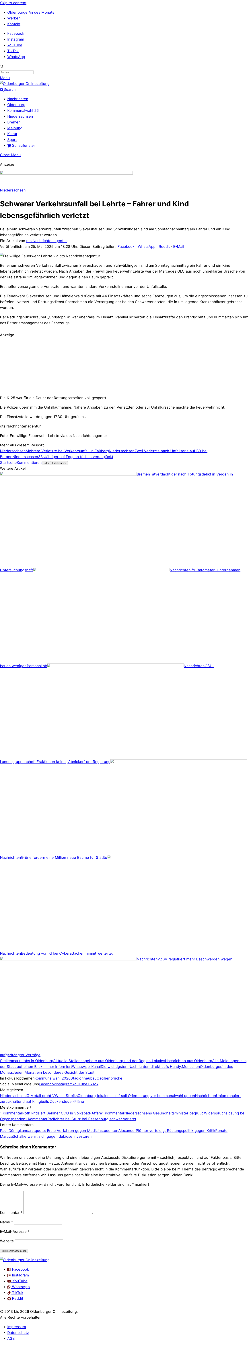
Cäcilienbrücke (109, 1078)
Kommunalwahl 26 (23, 110)
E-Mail (178, 246)
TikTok (13, 51)
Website (7, 1241)
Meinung (14, 128)
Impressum (16, 1327)
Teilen (46, 463)
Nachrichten (17, 99)
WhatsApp (16, 57)
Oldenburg (16, 105)
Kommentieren (29, 462)
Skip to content (13, 3)
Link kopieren (59, 463)
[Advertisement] (124, 365)
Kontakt (13, 24)
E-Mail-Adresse (15, 1231)
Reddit (164, 246)
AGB (11, 1338)
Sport (12, 139)
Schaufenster (23, 145)
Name (6, 1222)
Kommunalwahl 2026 (53, 1078)
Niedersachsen (20, 116)
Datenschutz (18, 1332)
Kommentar (11, 1212)
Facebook (15, 33)
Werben (14, 18)
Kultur (12, 134)
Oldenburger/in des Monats (30, 12)
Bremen (14, 122)
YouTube (14, 45)
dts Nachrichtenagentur (46, 241)
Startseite (8, 462)
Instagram (15, 39)
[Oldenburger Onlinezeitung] (25, 1260)
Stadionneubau (84, 1078)
